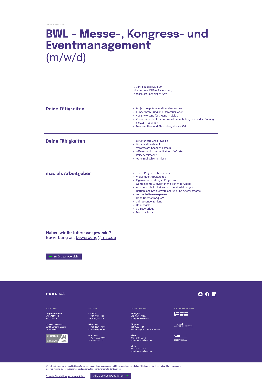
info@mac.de (51, 318)
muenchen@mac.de (96, 329)
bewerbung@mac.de (96, 237)
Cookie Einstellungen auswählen (65, 376)
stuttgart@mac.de (96, 340)
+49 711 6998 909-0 (96, 338)
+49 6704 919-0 (52, 316)
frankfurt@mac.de (96, 318)
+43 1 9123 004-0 (138, 338)
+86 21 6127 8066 (138, 316)
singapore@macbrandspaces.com (145, 329)
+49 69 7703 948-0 (96, 316)
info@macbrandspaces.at (142, 340)
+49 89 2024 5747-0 (96, 327)
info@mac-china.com (140, 318)
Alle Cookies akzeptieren (108, 375)
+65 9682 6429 (137, 327)
